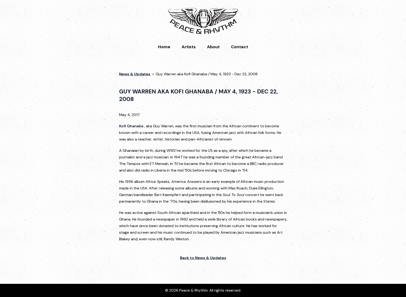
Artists (189, 47)
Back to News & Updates (203, 257)
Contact (239, 47)
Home (164, 47)
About (213, 47)
